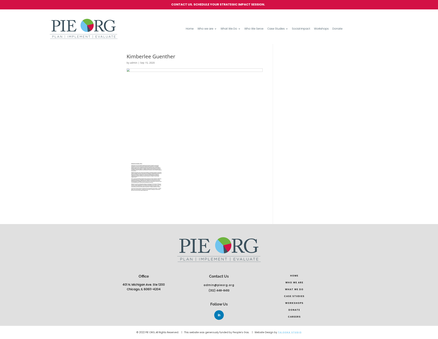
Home (190, 29)
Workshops (321, 29)
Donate (337, 29)
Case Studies (276, 29)
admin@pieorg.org (219, 285)
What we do (294, 289)
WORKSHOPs (294, 303)
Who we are (205, 29)
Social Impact (301, 29)
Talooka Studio (290, 332)
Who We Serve (253, 29)
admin (133, 62)
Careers (294, 316)
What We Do (229, 29)
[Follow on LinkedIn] (219, 315)
